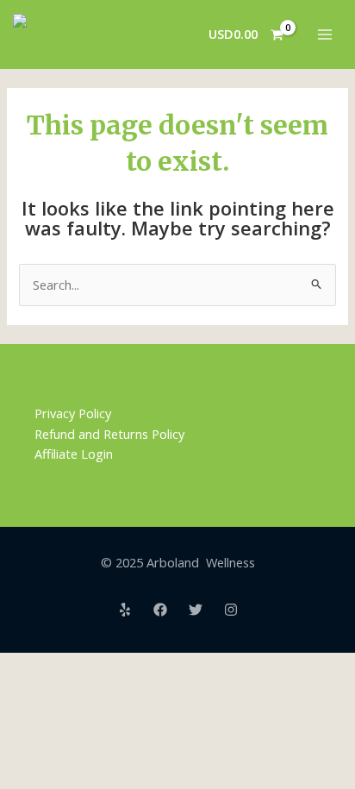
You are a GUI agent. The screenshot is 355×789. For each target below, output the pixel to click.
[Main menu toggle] (325, 34)
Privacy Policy (72, 413)
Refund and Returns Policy (109, 433)
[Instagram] (231, 610)
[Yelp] (125, 610)
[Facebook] (160, 610)
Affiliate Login (73, 453)
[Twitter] (195, 610)
